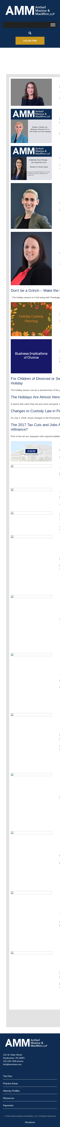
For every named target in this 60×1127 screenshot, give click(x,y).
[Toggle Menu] (52, 24)
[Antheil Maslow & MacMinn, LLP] (30, 10)
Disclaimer (30, 1122)
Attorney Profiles (11, 1090)
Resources (8, 1098)
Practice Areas (10, 1083)
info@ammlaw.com (12, 1064)
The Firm (7, 1076)
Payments (8, 1105)
